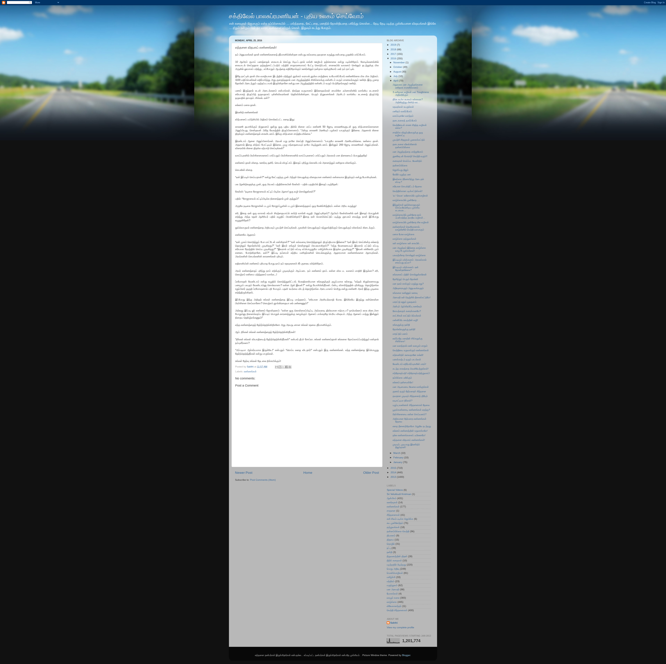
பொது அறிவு (393, 569)
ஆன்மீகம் (391, 498)
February (398, 457)
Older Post (371, 472)
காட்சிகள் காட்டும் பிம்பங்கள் (407, 315)
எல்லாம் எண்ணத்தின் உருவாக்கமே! (410, 431)
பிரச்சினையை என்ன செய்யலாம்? (409, 414)
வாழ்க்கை (392, 602)
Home (307, 472)
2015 (394, 468)
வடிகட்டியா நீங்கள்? (402, 400)
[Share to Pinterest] (290, 367)
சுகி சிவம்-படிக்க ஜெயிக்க (400, 519)
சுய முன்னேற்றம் (395, 523)
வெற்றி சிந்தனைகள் (397, 610)
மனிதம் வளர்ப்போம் (402, 111)
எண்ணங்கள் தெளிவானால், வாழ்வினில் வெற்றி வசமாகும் (408, 228)
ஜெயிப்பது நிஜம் (400, 170)
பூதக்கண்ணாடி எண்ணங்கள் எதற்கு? (411, 410)
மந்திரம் (390, 581)
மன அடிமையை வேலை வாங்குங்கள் (411, 387)
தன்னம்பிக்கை (400, 165)
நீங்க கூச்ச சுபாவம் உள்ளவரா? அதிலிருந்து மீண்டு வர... (408, 101)
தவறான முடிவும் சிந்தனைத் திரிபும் (410, 396)
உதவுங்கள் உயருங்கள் (403, 107)
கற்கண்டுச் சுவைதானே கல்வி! (408, 355)
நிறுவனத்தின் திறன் (397, 556)
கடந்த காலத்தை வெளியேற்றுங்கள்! (411, 368)
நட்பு (389, 548)
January (398, 462)
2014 (394, 472)
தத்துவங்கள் (393, 527)
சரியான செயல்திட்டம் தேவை (407, 186)
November (399, 62)
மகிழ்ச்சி (391, 577)
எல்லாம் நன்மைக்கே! (403, 382)
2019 (394, 45)
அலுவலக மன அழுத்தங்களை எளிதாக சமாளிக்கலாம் (408, 86)
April (396, 80)
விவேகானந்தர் (394, 606)
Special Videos (395, 490)
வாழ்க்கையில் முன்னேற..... (406, 200)
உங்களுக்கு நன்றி (401, 325)
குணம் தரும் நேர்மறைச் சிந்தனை (409, 391)
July (395, 76)
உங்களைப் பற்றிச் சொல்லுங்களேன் (410, 274)
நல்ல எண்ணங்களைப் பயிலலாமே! (409, 435)
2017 (394, 54)
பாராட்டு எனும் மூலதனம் (404, 302)
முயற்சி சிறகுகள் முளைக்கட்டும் (409, 140)
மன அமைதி (393, 589)
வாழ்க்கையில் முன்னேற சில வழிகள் (411, 222)
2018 (394, 49)
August (397, 71)
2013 (394, 477)
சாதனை (391, 510)
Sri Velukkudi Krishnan (399, 494)
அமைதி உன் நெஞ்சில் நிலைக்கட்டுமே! (411, 297)
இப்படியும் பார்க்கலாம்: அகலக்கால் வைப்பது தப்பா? (409, 261)
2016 (394, 58)
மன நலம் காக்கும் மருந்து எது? (408, 283)
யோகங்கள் (392, 593)
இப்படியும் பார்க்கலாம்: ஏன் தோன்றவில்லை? (406, 268)
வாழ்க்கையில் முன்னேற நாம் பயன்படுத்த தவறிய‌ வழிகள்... (409, 216)
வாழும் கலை (393, 598)
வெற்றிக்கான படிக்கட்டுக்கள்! (407, 191)
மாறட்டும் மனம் (400, 334)
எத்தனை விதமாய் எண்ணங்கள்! (409, 440)
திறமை (390, 539)
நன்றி (389, 552)
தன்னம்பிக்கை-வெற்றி (398, 531)
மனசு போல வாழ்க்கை (404, 234)
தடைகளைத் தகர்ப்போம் (405, 120)
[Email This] (276, 367)
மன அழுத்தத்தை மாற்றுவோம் (408, 152)
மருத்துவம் (392, 585)
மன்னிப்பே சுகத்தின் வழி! (405, 320)
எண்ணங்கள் (250, 371)
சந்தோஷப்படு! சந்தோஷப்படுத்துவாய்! (411, 373)
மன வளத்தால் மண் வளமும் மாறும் (410, 346)
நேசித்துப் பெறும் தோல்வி (405, 279)
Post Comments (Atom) (263, 480)
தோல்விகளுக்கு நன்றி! (404, 329)
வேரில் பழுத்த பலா (402, 174)
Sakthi (394, 623)
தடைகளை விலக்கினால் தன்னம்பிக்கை (405, 145)
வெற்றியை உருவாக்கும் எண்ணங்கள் (411, 350)
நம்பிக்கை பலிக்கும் (402, 377)
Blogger (406, 655)
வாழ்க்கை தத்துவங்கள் (404, 239)
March (397, 453)
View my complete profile (400, 627)
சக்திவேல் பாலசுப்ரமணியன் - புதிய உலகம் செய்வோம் (296, 16)
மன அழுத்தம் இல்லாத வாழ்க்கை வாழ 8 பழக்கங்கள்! (409, 249)
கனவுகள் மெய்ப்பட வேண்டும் (407, 161)
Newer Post (243, 472)
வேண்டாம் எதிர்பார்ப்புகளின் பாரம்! (409, 364)
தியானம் (391, 535)
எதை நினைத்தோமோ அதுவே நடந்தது (412, 426)
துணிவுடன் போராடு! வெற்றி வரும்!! (410, 156)
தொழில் (391, 544)
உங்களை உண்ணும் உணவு (405, 293)
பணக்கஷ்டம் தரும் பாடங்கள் (407, 359)
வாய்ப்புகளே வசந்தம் (403, 116)
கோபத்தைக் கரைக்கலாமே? (407, 311)
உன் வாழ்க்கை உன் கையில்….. (408, 243)
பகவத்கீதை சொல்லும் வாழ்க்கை (409, 255)
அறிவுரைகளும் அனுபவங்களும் (408, 288)
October (398, 67)
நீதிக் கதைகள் (394, 560)
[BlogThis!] (280, 367)
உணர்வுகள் (392, 502)
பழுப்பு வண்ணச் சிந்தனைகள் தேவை (411, 405)
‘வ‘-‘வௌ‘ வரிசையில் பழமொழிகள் (410, 195)
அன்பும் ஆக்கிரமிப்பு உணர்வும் (407, 306)
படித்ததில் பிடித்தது (396, 564)
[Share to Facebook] (286, 367)
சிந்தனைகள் (393, 515)
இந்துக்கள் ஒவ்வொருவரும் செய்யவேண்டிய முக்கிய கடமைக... (406, 208)
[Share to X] (283, 367)
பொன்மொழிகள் (395, 573)
